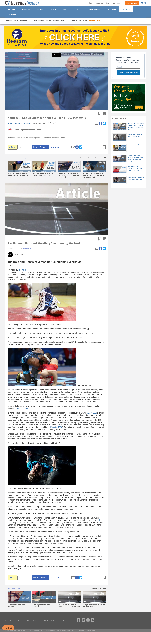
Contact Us (63, 620)
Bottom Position (38, 21)
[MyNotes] (104, 114)
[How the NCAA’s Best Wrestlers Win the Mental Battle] (94, 597)
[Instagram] (88, 620)
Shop (85, 21)
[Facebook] (100, 123)
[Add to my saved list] (100, 114)
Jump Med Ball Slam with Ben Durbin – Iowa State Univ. (42, 174)
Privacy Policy (30, 620)
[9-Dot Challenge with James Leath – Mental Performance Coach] (19, 166)
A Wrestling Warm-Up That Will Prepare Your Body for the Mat (69, 605)
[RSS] (92, 620)
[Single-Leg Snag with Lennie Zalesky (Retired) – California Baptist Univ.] (69, 166)
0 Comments (55, 147)
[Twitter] (104, 123)
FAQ (18, 620)
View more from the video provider (19, 123)
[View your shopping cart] (145, 3)
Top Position (25, 21)
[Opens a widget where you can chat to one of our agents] (8, 628)
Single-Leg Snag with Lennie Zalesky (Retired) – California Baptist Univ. (68, 175)
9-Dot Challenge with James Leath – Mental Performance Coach (18, 175)
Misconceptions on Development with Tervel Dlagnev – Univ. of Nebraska (135, 168)
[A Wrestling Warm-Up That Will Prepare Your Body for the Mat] (69, 597)
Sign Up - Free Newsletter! (128, 72)
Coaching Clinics (75, 21)
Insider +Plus (94, 21)
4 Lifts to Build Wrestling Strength (41, 605)
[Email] (96, 123)
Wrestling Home (12, 21)
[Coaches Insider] (22, 3)
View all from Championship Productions (92, 157)
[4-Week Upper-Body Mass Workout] (19, 597)
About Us (8, 620)
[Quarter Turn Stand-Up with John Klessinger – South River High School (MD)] (94, 166)
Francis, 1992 (56, 427)
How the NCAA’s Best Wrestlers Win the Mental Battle (94, 605)
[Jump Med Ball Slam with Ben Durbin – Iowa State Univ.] (44, 166)
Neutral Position (52, 21)
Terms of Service (47, 620)
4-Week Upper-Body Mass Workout (16, 605)
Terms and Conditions (26, 630)
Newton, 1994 (21, 408)
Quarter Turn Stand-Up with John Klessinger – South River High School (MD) (93, 175)
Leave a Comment (40, 147)
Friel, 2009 (100, 520)
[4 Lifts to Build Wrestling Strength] (44, 597)
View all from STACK (98, 588)
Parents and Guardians (134, 145)
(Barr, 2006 (92, 413)
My (12, 147)
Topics (63, 21)
